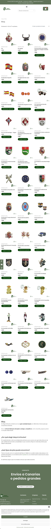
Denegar (25, 520)
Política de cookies (20, 527)
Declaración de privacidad (29, 527)
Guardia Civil (25, 454)
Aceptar (25, 516)
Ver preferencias (25, 524)
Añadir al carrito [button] (6, 52)
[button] (49, 507)
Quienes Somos (36, 499)
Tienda (34, 501)
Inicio (2, 18)
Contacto (34, 503)
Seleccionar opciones (8, 109)
